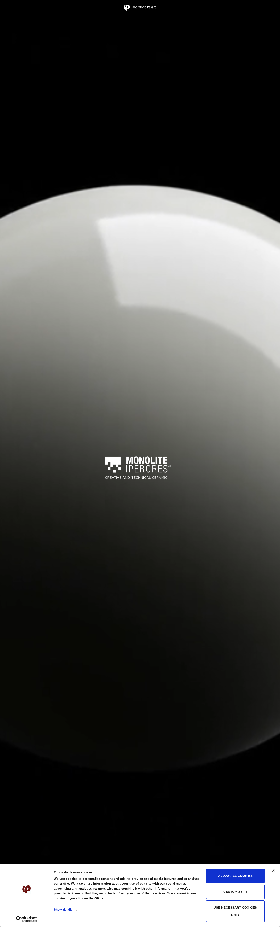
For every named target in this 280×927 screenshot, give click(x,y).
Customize (232, 891)
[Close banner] (273, 872)
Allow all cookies (235, 875)
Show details (63, 909)
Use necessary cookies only (235, 911)
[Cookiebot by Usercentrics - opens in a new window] (26, 919)
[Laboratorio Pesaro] (140, 7)
